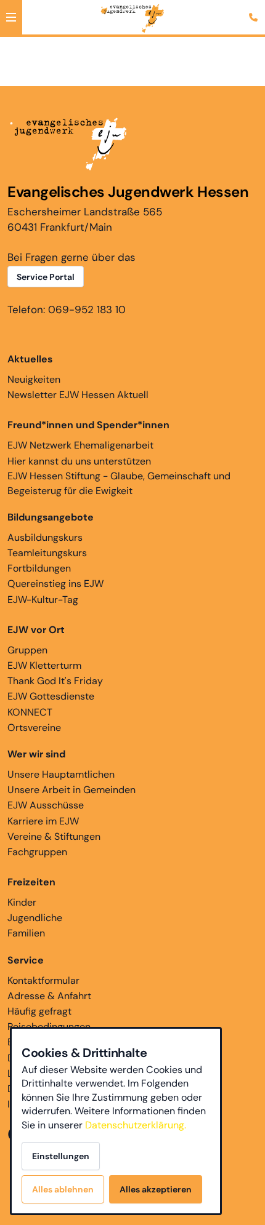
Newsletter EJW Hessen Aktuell (78, 394)
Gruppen (27, 650)
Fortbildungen (39, 568)
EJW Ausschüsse (45, 805)
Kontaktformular (43, 980)
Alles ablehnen (63, 1189)
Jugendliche (34, 917)
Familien (26, 933)
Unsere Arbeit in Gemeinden (71, 789)
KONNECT (29, 712)
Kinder (21, 902)
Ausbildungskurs (45, 537)
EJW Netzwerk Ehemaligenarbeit (80, 445)
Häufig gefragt (39, 1011)
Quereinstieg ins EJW (55, 583)
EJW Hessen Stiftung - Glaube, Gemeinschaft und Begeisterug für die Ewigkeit (118, 483)
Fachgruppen (37, 851)
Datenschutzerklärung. (135, 1125)
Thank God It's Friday (55, 680)
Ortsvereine (34, 727)
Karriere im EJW (43, 821)
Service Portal (46, 276)
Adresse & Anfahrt (49, 995)
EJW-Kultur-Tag (42, 599)
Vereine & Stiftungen (53, 836)
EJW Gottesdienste (50, 696)
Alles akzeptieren (156, 1189)
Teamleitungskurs (47, 552)
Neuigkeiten (33, 379)
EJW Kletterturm (44, 665)
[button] (11, 17)
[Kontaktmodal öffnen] (255, 10)
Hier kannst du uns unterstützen (79, 461)
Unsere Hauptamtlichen (61, 774)
